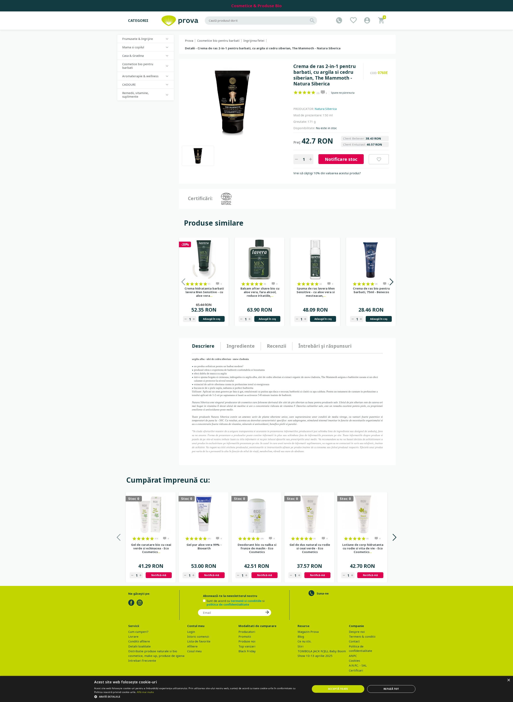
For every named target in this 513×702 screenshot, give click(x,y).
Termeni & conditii (362, 636)
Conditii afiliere (139, 641)
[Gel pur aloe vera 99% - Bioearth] (204, 514)
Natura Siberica (326, 109)
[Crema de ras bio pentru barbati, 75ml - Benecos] (371, 259)
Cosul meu (194, 651)
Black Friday (247, 651)
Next (391, 281)
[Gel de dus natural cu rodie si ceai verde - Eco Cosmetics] (309, 514)
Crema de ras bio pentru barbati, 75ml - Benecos (371, 290)
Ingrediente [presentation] (241, 346)
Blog (301, 636)
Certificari (356, 670)
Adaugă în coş (211, 319)
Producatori (246, 632)
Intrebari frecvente (142, 660)
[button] (199, 696)
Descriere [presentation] (203, 346)
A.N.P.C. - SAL (358, 665)
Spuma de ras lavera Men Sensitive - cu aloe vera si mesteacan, (316, 292)
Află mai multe (145, 692)
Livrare (133, 636)
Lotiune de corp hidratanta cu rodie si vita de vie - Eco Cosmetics (362, 548)
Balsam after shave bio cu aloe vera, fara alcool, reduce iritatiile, (259, 292)
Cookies (354, 660)
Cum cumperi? (138, 632)
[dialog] (256, 689)
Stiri (300, 646)
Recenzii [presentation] (276, 346)
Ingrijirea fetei (253, 40)
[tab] (206, 346)
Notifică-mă (158, 575)
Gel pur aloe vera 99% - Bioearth (204, 546)
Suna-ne (323, 593)
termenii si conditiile (246, 601)
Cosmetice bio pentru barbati (218, 40)
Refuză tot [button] (391, 689)
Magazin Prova (308, 632)
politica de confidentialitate (228, 604)
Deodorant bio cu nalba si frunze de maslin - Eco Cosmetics (257, 548)
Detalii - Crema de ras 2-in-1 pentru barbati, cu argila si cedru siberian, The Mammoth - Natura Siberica (262, 48)
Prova (189, 40)
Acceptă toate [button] (338, 689)
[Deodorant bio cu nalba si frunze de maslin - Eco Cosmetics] (256, 514)
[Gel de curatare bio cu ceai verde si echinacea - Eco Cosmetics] (151, 514)
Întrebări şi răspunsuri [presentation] (324, 346)
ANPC (353, 656)
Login (191, 632)
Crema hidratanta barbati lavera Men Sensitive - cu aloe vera (204, 292)
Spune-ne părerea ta (342, 92)
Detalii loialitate (139, 646)
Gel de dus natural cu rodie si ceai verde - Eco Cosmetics (310, 548)
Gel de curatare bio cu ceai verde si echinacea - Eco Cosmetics (151, 548)
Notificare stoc (341, 159)
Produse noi (246, 641)
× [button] (508, 680)
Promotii (244, 636)
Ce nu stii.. (305, 641)
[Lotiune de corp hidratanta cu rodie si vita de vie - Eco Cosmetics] (362, 514)
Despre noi (357, 632)
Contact (354, 641)
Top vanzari (246, 646)
